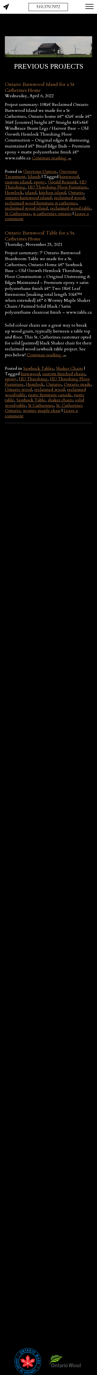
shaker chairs (60, 400)
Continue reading (52, 158)
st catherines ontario (52, 214)
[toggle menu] (89, 6)
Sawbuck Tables (38, 368)
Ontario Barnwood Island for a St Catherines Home (39, 87)
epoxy (39, 182)
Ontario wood (18, 390)
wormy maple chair (42, 411)
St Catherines (17, 214)
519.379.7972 (48, 7)
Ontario (76, 193)
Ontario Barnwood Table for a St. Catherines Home (40, 236)
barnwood (69, 177)
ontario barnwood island (28, 198)
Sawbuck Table (30, 400)
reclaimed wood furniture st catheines (41, 203)
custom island (18, 182)
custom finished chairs (63, 374)
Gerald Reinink (62, 182)
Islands (34, 177)
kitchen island (52, 193)
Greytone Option (40, 172)
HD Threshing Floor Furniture (57, 187)
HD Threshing (33, 379)
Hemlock (14, 193)
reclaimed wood (69, 198)
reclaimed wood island (26, 208)
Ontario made (77, 384)
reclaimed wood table (70, 208)
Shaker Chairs (69, 368)
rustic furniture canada (49, 395)
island (30, 193)
